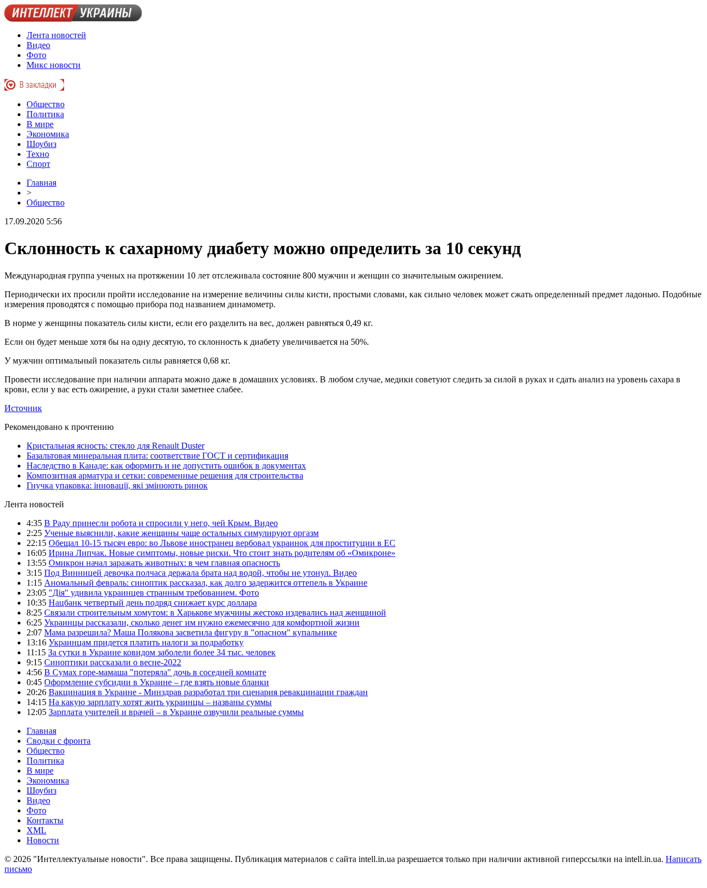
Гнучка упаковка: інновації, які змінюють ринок (117, 485)
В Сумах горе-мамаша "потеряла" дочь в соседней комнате (155, 672)
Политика (45, 114)
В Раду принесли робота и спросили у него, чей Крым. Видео (161, 523)
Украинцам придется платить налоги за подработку (146, 642)
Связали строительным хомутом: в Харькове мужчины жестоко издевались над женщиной (215, 612)
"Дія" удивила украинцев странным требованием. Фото (154, 592)
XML (36, 830)
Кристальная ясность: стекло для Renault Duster (115, 445)
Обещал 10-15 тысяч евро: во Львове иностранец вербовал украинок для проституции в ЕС (222, 543)
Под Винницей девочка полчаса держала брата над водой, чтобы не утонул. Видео (200, 572)
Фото (36, 55)
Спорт (38, 164)
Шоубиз (41, 144)
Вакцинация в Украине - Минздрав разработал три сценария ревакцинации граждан (208, 692)
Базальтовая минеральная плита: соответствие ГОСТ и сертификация (157, 455)
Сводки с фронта (59, 740)
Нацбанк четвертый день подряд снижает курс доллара (153, 602)
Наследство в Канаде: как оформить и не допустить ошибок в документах (166, 465)
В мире (40, 124)
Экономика (48, 134)
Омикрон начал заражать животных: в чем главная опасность (164, 563)
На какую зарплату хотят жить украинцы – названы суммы (160, 702)
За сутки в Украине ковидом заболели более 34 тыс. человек (162, 652)
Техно (38, 154)
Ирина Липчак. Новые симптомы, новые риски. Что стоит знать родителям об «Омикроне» (222, 553)
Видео (38, 45)
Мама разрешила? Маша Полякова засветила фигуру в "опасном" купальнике (190, 632)
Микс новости (54, 65)
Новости (43, 840)
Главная (41, 182)
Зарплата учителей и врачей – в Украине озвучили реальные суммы (176, 712)
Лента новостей (56, 35)
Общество (46, 104)
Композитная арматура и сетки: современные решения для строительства (165, 475)
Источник (23, 408)
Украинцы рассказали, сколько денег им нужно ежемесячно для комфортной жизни (202, 622)
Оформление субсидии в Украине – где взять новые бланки (156, 682)
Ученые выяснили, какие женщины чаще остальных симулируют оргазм (181, 533)
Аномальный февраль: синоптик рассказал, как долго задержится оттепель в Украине (205, 582)
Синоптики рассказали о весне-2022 (112, 662)
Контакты (45, 820)
